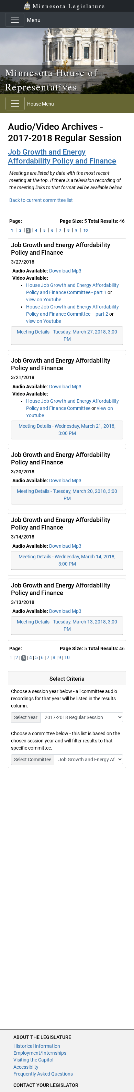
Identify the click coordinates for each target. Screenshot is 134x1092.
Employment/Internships (39, 1053)
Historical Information (36, 1046)
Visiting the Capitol (33, 1060)
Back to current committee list (41, 200)
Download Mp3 (65, 271)
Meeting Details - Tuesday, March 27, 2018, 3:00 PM (67, 335)
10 (85, 230)
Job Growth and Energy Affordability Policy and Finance (62, 156)
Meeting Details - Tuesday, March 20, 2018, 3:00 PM (67, 494)
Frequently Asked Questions (43, 1074)
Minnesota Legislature (69, 6)
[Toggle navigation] (14, 20)
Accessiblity (25, 1067)
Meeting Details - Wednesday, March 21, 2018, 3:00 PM (67, 429)
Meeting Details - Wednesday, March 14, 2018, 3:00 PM (67, 560)
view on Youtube (43, 299)
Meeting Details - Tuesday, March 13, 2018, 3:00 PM (67, 625)
